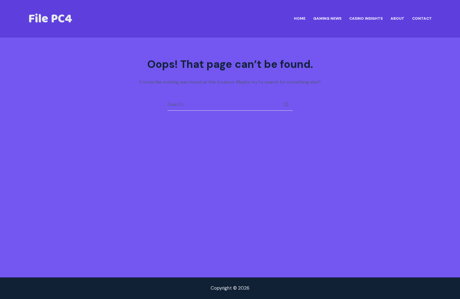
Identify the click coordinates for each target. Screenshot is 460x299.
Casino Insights (366, 18)
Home (299, 18)
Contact (422, 18)
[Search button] (286, 104)
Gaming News (327, 18)
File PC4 (50, 18)
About (397, 18)
